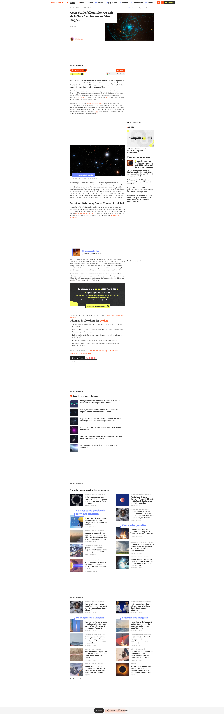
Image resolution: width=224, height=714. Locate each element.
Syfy (106, 97)
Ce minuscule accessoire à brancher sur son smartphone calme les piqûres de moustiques (141, 654)
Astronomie (150, 8)
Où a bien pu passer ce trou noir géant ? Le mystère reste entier (101, 428)
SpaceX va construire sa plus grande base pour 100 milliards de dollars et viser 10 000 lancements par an (96, 536)
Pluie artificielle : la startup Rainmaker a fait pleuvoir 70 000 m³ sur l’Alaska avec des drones (142, 548)
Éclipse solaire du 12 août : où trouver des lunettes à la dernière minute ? (139, 182)
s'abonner (171, 3)
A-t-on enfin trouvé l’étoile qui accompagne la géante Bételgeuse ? (95, 340)
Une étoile (73, 91)
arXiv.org (81, 97)
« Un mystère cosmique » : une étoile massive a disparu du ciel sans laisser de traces (100, 411)
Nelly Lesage (79, 39)
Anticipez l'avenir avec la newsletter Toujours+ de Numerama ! (136, 151)
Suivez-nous (120, 70)
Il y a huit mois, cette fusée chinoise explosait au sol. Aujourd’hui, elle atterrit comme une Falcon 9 (96, 625)
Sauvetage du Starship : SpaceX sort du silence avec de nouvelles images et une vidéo (95, 640)
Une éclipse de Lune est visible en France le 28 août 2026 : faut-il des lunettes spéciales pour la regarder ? (141, 500)
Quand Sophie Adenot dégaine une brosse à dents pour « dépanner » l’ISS (96, 550)
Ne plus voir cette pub (77, 66)
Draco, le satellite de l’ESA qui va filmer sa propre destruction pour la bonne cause (95, 565)
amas (96, 112)
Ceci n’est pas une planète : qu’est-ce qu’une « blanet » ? (98, 446)
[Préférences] (162, 2)
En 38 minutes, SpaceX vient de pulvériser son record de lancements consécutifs (140, 640)
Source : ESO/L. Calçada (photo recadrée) (84, 179)
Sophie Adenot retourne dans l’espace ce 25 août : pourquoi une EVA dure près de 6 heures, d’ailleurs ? (142, 515)
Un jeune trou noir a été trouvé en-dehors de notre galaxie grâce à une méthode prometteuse (100, 419)
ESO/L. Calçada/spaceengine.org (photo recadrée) (102, 351)
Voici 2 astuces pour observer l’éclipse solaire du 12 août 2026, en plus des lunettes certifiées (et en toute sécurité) (140, 173)
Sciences (133, 8)
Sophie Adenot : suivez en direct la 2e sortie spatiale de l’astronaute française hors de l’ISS (141, 562)
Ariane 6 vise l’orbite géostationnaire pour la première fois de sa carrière (142, 532)
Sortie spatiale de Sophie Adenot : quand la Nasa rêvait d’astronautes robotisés (141, 607)
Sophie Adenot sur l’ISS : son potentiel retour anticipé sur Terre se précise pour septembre (140, 190)
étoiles (104, 320)
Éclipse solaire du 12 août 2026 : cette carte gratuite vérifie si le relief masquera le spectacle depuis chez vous (139, 198)
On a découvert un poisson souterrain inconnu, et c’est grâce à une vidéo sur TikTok (96, 654)
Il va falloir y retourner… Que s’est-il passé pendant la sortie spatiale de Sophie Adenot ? (96, 607)
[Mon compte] (158, 2)
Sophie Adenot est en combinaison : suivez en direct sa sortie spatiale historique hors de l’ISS (95, 669)
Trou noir (81, 362)
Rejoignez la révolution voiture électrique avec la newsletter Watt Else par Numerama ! (100, 402)
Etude (73, 362)
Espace (141, 8)
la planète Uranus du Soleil (84, 213)
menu (72, 2)
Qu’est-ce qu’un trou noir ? (92, 254)
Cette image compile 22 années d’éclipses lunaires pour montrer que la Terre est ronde (96, 500)
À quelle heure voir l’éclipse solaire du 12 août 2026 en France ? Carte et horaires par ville (144, 164)
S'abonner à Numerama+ (96, 306)
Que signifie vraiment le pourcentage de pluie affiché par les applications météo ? (96, 521)
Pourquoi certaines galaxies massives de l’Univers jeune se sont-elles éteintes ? (101, 437)
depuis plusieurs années (95, 103)
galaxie (94, 209)
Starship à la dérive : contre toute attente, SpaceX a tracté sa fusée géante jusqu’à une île (141, 625)
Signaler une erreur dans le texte (80, 353)
